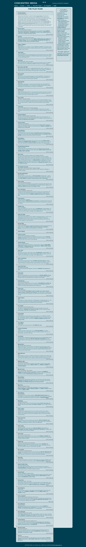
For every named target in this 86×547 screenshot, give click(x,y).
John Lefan (33, 208)
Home (16, 6)
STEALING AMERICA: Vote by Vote (63, 45)
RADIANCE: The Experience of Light (63, 34)
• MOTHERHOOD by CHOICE (62, 25)
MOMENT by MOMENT (61, 31)
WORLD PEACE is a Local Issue (62, 49)
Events (22, 6)
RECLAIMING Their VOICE (61, 35)
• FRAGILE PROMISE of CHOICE (63, 24)
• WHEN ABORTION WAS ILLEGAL (63, 21)
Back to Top (51, 501)
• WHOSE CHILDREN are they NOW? (64, 43)
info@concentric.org (58, 545)
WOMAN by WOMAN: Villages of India (63, 48)
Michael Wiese (43, 19)
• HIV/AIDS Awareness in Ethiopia (63, 40)
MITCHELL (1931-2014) (61, 30)
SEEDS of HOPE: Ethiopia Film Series (63, 36)
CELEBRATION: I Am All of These (28, 476)
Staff (54, 6)
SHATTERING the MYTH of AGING (62, 44)
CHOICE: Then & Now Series (62, 20)
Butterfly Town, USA (60, 15)
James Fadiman (40, 15)
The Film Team (37, 6)
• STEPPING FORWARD (62, 41)
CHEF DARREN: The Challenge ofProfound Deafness (62, 18)
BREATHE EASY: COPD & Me (62, 14)
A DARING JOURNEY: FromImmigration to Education (62, 27)
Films (28, 6)
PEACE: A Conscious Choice (62, 32)
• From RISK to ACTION (62, 39)
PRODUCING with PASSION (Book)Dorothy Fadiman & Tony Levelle (63, 55)
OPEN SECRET (63, 53)
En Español (47, 6)
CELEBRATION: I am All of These (42, 252)
